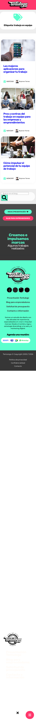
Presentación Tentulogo (18, 298)
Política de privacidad (18, 360)
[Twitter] (21, 289)
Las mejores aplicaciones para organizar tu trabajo (15, 68)
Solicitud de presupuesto (18, 306)
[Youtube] (27, 289)
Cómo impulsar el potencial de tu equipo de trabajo (16, 165)
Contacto (18, 366)
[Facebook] (9, 289)
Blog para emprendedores (18, 302)
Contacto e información (18, 311)
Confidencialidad (18, 363)
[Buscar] (4, 198)
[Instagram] (15, 289)
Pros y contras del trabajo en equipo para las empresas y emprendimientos (16, 118)
